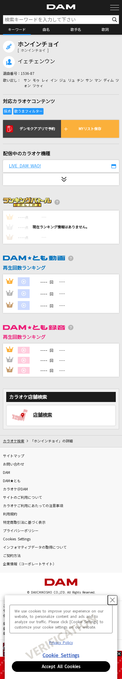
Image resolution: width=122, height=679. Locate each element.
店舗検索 (42, 414)
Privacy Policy (61, 643)
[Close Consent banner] (112, 600)
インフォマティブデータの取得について (35, 547)
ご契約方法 (12, 556)
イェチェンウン (36, 61)
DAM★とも (12, 481)
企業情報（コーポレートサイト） (29, 564)
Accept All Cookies (61, 666)
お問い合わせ (13, 464)
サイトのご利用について (22, 497)
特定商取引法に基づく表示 (24, 522)
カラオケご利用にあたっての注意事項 (33, 506)
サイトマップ (13, 456)
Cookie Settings (61, 655)
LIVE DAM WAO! (25, 166)
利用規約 (10, 514)
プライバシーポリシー (20, 531)
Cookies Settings (16, 539)
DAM (6, 472)
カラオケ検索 (13, 441)
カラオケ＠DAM (15, 489)
